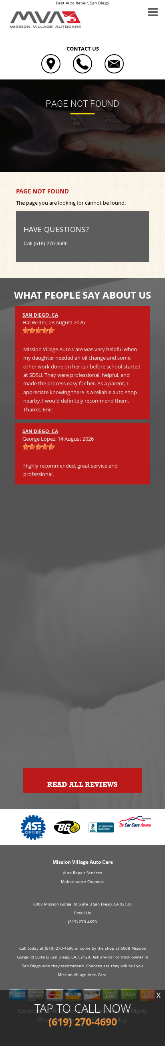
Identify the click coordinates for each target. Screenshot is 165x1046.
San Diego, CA (40, 314)
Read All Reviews (82, 784)
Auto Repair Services (82, 872)
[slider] (38, 330)
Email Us (82, 913)
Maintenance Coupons (82, 881)
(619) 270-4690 (51, 243)
